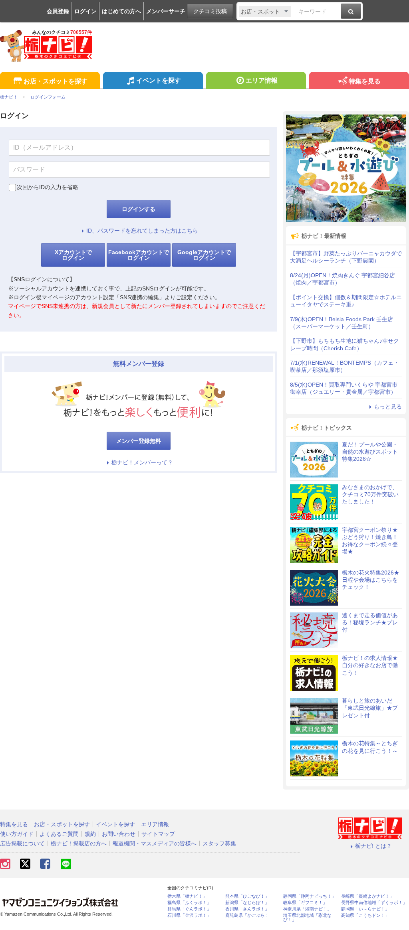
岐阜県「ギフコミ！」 (305, 902)
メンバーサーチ (165, 11)
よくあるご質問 (59, 834)
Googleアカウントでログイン (204, 255)
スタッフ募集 (219, 843)
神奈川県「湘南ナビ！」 (307, 909)
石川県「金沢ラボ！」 (189, 915)
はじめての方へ (121, 11)
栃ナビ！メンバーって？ (142, 462)
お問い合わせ (118, 834)
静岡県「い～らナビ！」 (365, 909)
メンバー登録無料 (138, 441)
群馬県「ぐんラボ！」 (189, 909)
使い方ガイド (17, 834)
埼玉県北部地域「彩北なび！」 (307, 917)
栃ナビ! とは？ (373, 846)
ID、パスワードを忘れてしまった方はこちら (142, 230)
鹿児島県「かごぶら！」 (249, 915)
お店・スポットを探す (55, 81)
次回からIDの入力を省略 (47, 187)
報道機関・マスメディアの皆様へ (155, 843)
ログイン (85, 11)
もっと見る (388, 406)
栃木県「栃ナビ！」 (187, 896)
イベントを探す (158, 80)
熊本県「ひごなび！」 (247, 896)
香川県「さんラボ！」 (247, 909)
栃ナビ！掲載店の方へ (79, 843)
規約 (90, 834)
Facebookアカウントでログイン (138, 255)
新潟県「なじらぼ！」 (247, 902)
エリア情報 (262, 80)
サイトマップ (158, 834)
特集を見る (365, 81)
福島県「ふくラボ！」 (189, 902)
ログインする (138, 209)
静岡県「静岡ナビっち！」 (309, 896)
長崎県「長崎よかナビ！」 (367, 896)
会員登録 (58, 11)
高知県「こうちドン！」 (365, 915)
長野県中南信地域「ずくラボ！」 (374, 902)
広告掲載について (22, 843)
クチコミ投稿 (210, 11)
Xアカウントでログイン (73, 255)
